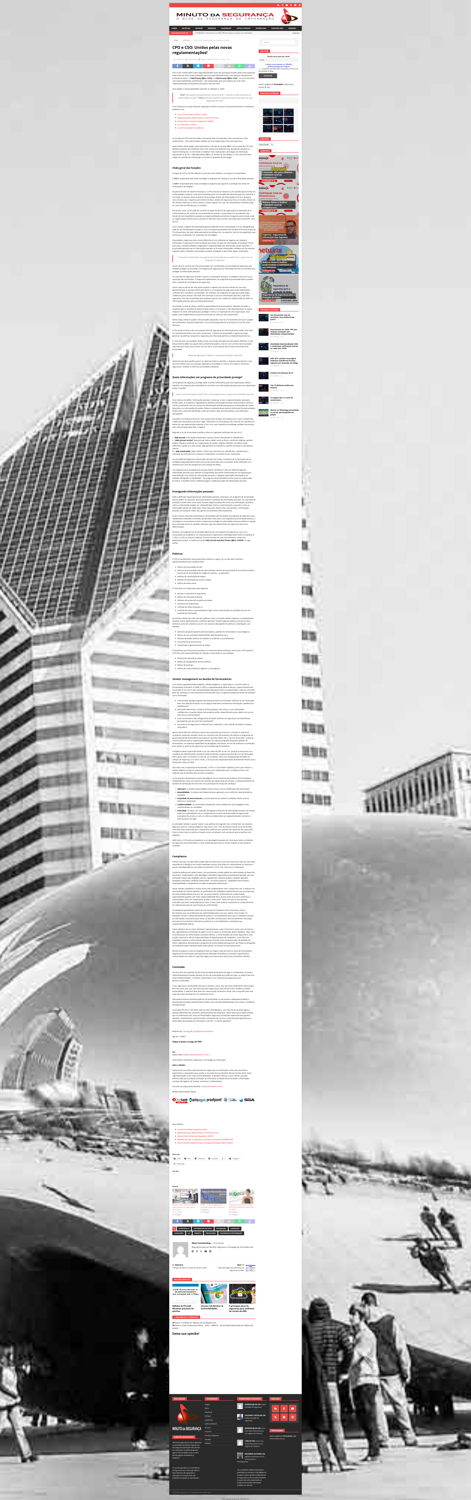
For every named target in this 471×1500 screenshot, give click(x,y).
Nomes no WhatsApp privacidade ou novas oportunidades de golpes (284, 412)
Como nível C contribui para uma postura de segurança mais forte (183, 1207)
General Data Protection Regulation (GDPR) (195, 121)
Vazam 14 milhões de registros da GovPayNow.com (195, 1323)
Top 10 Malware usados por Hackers (282, 386)
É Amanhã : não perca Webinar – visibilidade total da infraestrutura (278, 175)
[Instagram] (299, 5)
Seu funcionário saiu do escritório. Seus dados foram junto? (282, 317)
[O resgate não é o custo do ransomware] (263, 400)
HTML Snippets (226, 1499)
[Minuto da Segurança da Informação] (235, 24)
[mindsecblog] (240, 1408)
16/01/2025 (267, 300)
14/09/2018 (180, 59)
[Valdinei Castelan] (240, 1418)
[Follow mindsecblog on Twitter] (200, 1251)
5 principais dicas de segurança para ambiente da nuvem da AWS (241, 1308)
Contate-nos (277, 28)
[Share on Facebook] (177, 66)
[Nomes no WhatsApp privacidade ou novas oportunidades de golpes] (263, 412)
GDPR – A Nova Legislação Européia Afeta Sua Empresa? (213, 1206)
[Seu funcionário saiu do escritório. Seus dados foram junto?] (268, 112)
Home (174, 28)
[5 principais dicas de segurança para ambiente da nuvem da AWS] (242, 1294)
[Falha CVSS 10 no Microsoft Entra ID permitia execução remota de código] (278, 112)
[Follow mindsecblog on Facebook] (196, 1251)
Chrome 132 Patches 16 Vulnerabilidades (212, 1307)
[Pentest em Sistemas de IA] (268, 128)
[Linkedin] (278, 5)
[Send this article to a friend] (219, 66)
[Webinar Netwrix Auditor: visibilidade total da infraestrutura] (279, 200)
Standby (208, 1439)
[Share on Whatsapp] (239, 66)
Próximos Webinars (212, 1435)
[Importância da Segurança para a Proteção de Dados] (279, 290)
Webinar (212, 28)
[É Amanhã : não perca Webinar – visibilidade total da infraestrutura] (279, 170)
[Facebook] (282, 5)
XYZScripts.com (245, 1499)
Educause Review (205, 1031)
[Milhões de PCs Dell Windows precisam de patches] (185, 1294)
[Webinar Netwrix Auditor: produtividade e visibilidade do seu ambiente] (279, 260)
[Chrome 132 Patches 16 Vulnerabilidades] (214, 1294)
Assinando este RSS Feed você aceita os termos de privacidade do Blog (278, 70)
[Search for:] (279, 42)
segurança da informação (231, 1233)
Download (261, 28)
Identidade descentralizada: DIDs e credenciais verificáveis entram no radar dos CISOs (284, 346)
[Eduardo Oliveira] (240, 1457)
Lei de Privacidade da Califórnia (190, 128)
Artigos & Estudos (269, 310)
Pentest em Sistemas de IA (281, 373)
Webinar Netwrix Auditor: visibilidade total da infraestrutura (275, 205)
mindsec (197, 1233)
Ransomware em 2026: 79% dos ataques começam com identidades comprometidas (283, 331)
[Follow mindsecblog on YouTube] (205, 1251)
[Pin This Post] (208, 66)
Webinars (265, 151)
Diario (207, 1408)
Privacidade (278, 84)
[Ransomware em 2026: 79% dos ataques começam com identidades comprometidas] (268, 120)
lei (189, 1233)
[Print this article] (229, 66)
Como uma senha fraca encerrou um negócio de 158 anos (255, 1431)
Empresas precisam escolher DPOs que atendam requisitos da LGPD (241, 1207)
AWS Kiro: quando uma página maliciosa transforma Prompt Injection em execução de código (284, 360)
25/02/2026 (267, 181)
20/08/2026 (275, 337)
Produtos (208, 1431)
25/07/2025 (267, 271)
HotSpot (208, 1416)
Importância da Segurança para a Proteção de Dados (278, 296)
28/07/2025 (267, 240)
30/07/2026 (275, 417)
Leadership (226, 28)
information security (203, 1228)
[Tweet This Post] (188, 66)
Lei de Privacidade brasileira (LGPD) (192, 114)
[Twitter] (291, 5)
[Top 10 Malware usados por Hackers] (263, 388)
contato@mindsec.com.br (212, 1086)
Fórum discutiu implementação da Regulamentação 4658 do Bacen (205, 1143)
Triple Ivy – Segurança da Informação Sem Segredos (275, 236)
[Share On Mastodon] (250, 66)
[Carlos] (240, 1444)
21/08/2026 (275, 322)
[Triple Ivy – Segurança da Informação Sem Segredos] (279, 230)
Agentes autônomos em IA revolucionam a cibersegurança (250, 1459)
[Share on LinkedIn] (198, 66)
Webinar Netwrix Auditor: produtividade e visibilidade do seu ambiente (277, 265)
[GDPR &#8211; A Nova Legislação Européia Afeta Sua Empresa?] (213, 1196)
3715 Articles (218, 1243)
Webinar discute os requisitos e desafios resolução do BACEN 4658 (205, 1139)
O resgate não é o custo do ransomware (281, 398)
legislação (178, 1233)
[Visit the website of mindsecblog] (193, 1251)
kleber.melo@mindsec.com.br (196, 1054)
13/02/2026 (267, 210)
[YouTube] (287, 5)
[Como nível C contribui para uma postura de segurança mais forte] (185, 1196)
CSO (194, 1031)
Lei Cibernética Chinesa (187, 124)
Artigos (199, 28)
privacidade (211, 1233)
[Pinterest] (295, 5)
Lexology (187, 1031)
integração (221, 1228)
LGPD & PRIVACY (243, 28)
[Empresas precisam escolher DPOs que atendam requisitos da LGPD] (242, 1196)
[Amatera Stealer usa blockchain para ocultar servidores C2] (289, 128)
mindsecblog (192, 59)
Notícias (186, 28)
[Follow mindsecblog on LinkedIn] (209, 1251)
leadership (235, 1228)
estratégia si (184, 1228)
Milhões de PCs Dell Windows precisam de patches (183, 1308)
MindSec (292, 28)
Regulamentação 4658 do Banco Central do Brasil (197, 118)
